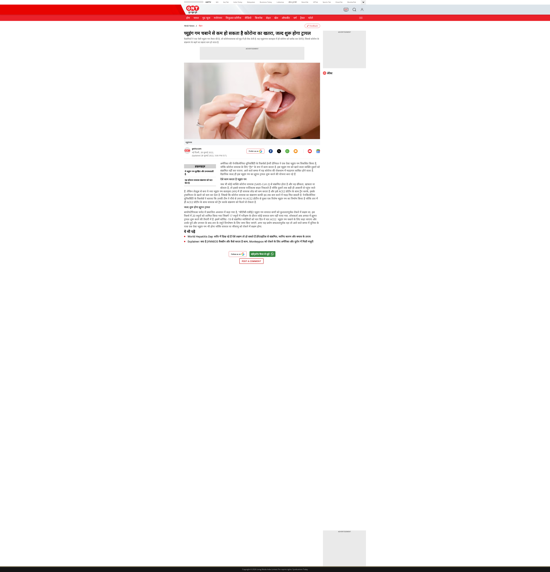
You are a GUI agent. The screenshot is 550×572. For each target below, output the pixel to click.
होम (188, 17)
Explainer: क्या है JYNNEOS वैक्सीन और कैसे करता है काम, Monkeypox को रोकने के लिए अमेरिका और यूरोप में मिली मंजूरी (250, 241)
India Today (237, 2)
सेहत (268, 17)
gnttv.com (196, 148)
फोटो (310, 17)
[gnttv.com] (187, 150)
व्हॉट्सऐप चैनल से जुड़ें (260, 254)
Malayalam (251, 2)
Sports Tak (327, 2)
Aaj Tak (226, 2)
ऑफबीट (286, 17)
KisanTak (339, 2)
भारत (196, 17)
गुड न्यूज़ (206, 17)
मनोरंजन (218, 17)
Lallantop (280, 2)
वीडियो (248, 17)
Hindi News (189, 25)
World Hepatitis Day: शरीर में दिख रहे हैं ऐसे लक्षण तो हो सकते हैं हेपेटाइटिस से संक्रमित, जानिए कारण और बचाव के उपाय (249, 236)
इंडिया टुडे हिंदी (293, 2)
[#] (279, 151)
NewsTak (304, 2)
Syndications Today (300, 569)
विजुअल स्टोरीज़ (233, 17)
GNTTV (208, 2)
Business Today (266, 2)
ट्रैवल (302, 17)
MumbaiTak (351, 2)
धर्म (295, 17)
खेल (276, 17)
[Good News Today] (192, 12)
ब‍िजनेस (258, 17)
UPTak (315, 2)
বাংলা (217, 2)
